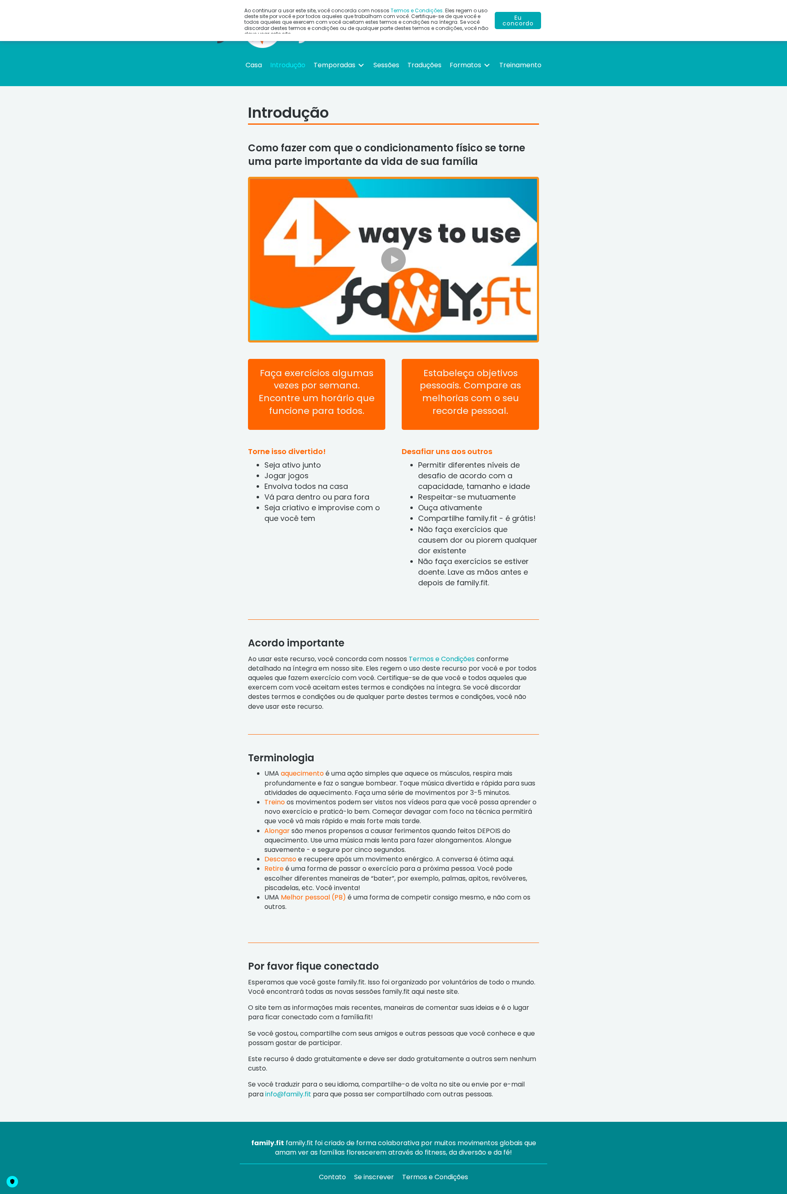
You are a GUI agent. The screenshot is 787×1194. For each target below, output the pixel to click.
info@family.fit (288, 1094)
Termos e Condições (442, 659)
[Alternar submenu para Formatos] (487, 65)
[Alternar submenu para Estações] (361, 65)
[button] (393, 259)
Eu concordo (518, 20)
